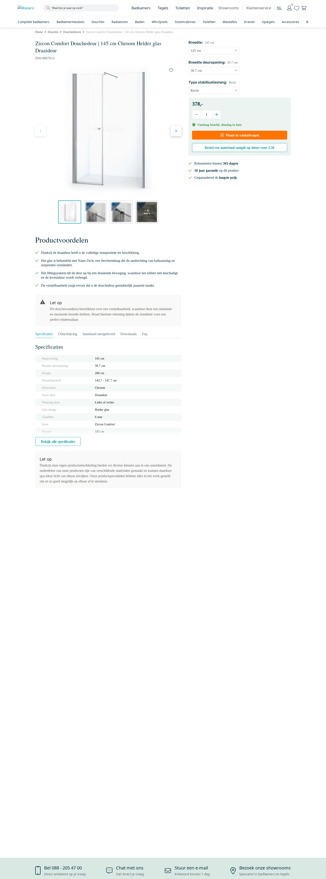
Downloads (128, 334)
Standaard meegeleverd (98, 334)
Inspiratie (205, 8)
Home (39, 32)
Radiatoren (120, 22)
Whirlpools (160, 22)
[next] (176, 131)
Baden (140, 22)
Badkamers (141, 8)
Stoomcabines (185, 22)
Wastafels (230, 22)
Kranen (249, 22)
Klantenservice (258, 8)
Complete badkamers (33, 22)
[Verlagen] (196, 114)
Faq (144, 334)
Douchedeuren (72, 32)
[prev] (40, 131)
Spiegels (268, 22)
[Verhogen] (216, 114)
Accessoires (290, 22)
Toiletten (182, 8)
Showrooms (228, 8)
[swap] (171, 70)
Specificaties (44, 334)
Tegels (163, 8)
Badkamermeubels (70, 22)
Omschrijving (67, 334)
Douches (98, 22)
